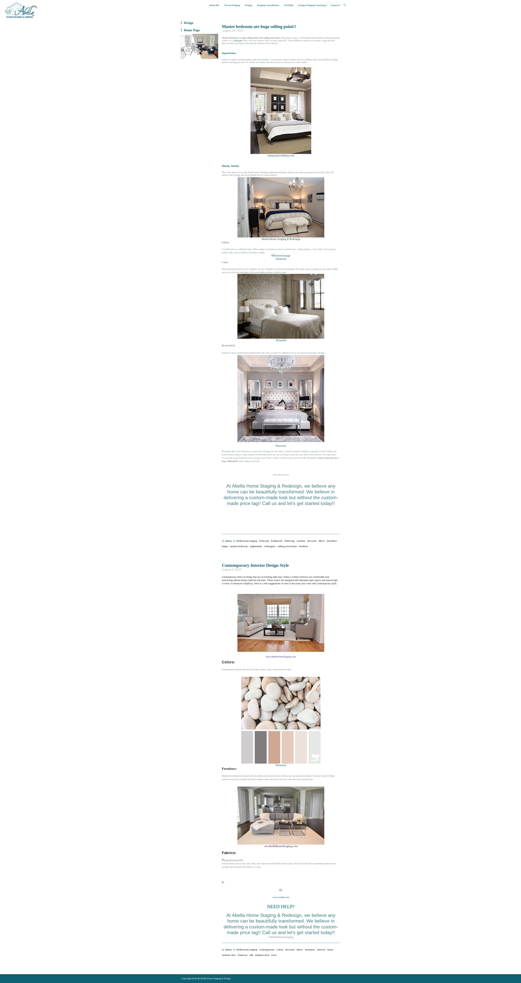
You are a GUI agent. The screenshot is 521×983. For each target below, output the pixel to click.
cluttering (289, 541)
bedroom (264, 541)
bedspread (276, 541)
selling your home (287, 546)
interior (321, 949)
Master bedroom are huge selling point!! (259, 26)
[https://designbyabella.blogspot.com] (338, 978)
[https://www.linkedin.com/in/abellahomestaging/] (328, 978)
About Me (214, 5)
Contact (334, 5)
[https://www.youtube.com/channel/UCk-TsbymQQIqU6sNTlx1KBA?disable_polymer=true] (333, 978)
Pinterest (281, 259)
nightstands (256, 546)
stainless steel (262, 955)
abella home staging (246, 541)
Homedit (281, 340)
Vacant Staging (232, 5)
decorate (312, 541)
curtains (301, 541)
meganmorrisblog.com (281, 155)
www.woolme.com (281, 897)
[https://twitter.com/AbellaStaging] (319, 978)
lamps (225, 546)
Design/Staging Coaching (311, 5)
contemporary (266, 949)
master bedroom (239, 546)
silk (251, 955)
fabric (322, 541)
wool (273, 955)
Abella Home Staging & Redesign (280, 239)
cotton (280, 949)
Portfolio (288, 5)
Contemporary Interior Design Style (255, 565)
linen (330, 949)
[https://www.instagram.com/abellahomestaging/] (324, 978)
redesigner (238, 40)
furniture (332, 541)
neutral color (229, 955)
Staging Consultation (268, 5)
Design (248, 5)
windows (303, 546)
